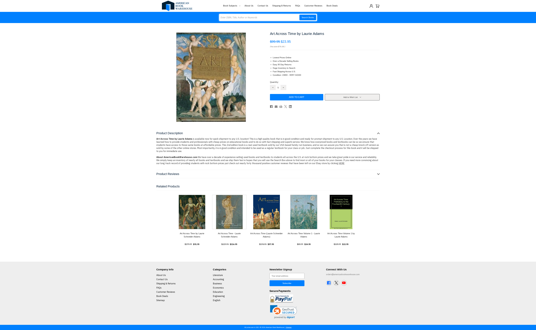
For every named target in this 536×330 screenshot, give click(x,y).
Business (217, 283)
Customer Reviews (313, 5)
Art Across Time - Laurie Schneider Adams (229, 235)
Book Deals (332, 5)
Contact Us (263, 5)
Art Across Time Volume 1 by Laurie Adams (341, 235)
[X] (285, 107)
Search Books (308, 17)
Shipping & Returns (281, 5)
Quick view (192, 212)
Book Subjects (230, 5)
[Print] (280, 107)
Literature (218, 275)
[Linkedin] (290, 107)
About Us (249, 5)
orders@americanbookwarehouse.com (343, 274)
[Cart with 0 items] (377, 6)
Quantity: (274, 82)
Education (218, 291)
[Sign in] (371, 6)
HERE (341, 163)
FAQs (297, 5)
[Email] (276, 107)
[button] (284, 312)
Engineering (219, 296)
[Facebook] (271, 107)
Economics (218, 287)
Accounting (218, 279)
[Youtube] (344, 283)
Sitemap (160, 300)
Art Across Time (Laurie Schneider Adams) (266, 235)
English (216, 300)
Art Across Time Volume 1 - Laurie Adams (304, 235)
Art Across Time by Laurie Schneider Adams (192, 235)
